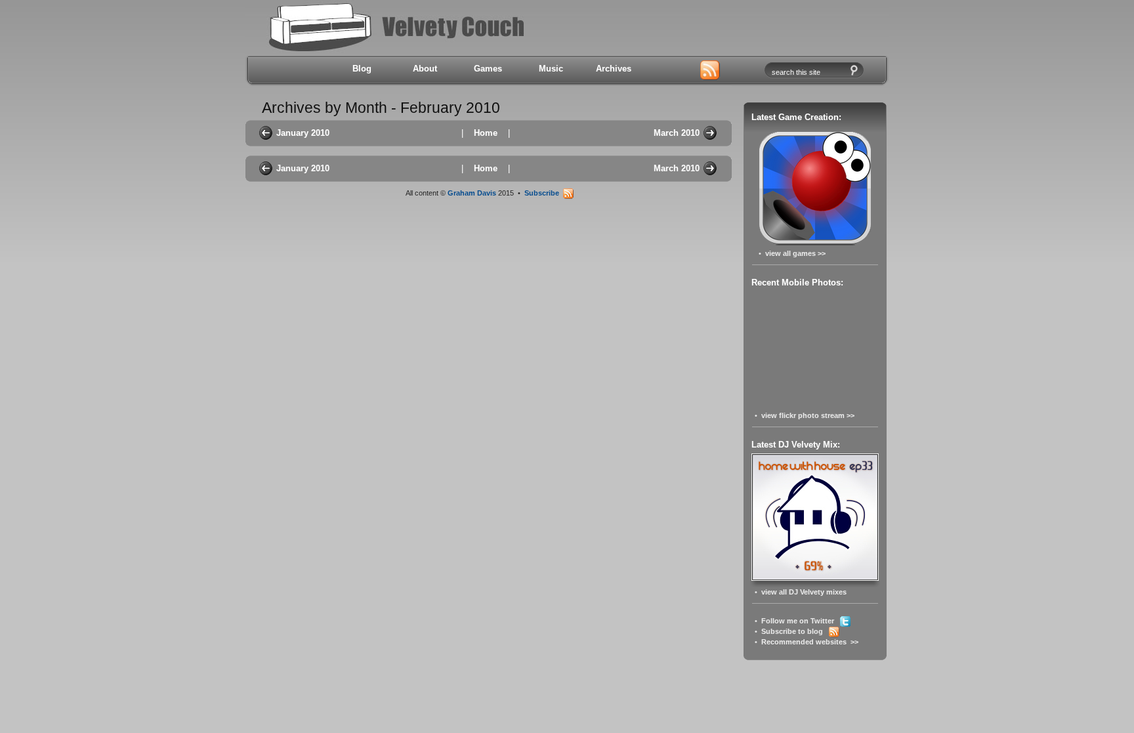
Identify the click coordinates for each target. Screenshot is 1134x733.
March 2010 (677, 133)
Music (551, 68)
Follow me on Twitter (800, 621)
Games (488, 68)
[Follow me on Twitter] (666, 71)
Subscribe (543, 193)
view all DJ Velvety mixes (804, 592)
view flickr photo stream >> (807, 415)
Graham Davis (472, 193)
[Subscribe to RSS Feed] (710, 71)
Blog (361, 68)
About (425, 68)
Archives (613, 68)
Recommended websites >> (809, 642)
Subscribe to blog (795, 631)
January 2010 (302, 133)
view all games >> (795, 253)
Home (485, 133)
